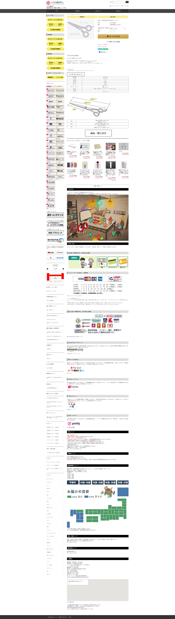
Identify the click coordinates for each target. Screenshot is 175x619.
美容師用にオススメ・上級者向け (53, 433)
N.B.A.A (48, 488)
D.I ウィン (49, 574)
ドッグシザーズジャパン (51, 533)
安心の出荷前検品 (50, 300)
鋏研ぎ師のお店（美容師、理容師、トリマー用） (56, 7)
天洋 (47, 510)
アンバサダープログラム (52, 398)
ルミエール (49, 482)
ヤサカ (48, 504)
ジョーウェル (49, 498)
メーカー (48, 475)
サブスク (48, 458)
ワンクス (48, 545)
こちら (73, 542)
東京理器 (48, 542)
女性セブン (49, 354)
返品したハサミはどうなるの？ (52, 322)
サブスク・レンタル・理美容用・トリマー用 (54, 469)
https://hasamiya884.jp (81, 575)
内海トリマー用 (50, 549)
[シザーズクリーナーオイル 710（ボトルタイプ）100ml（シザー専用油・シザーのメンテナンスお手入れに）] (85, 165)
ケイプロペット (50, 568)
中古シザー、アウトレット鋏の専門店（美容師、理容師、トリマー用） (54, 417)
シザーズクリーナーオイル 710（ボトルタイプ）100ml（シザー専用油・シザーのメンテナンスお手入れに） (84, 172)
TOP (57, 10)
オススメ (48, 423)
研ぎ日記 (48, 384)
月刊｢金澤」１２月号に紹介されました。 (54, 336)
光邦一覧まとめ (72, 14)
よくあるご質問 (71, 427)
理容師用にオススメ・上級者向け (53, 427)
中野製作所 (49, 552)
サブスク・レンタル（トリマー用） (53, 462)
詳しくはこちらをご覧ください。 (75, 448)
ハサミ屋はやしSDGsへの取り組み (53, 452)
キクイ (48, 520)
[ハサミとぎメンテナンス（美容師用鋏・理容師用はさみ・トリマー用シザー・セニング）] (111, 146)
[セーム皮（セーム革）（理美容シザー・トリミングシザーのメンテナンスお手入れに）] (98, 146)
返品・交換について (51, 306)
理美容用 (51, 77)
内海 (47, 501)
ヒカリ (48, 485)
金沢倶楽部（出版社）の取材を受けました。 (54, 333)
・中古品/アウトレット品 (52, 229)
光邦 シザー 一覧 (79, 14)
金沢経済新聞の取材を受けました (53, 339)
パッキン (120, 151)
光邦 (47, 526)
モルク (48, 491)
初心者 (52, 24)
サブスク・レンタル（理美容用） (53, 465)
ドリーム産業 (49, 564)
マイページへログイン (115, 5)
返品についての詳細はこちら (104, 44)
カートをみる (126, 5)
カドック (48, 561)
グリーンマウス (50, 517)
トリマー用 (59, 77)
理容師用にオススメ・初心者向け (53, 430)
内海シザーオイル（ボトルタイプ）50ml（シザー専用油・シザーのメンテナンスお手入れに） (124, 172)
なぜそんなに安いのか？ (52, 315)
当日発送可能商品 (55, 29)
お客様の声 (118, 10)
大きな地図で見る (70, 602)
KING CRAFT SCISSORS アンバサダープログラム (54, 407)
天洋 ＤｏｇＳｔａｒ (50, 555)
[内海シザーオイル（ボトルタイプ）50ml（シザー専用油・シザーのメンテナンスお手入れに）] (124, 165)
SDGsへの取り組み (50, 448)
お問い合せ (97, 10)
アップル (48, 529)
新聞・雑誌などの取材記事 (52, 328)
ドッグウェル (49, 558)
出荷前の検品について (51, 296)
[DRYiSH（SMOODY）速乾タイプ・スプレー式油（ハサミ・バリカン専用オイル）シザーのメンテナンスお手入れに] (111, 165)
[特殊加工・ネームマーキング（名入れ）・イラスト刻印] (72, 146)
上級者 (61, 24)
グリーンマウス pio (50, 536)
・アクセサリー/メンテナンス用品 (54, 220)
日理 (47, 571)
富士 (47, 494)
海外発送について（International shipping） (54, 378)
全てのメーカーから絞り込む (55, 19)
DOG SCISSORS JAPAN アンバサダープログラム (55, 402)
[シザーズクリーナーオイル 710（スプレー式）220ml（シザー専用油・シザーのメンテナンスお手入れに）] (98, 165)
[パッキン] (124, 146)
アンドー (48, 539)
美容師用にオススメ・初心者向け (53, 436)
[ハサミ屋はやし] (55, 5)
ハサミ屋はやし (50, 6)
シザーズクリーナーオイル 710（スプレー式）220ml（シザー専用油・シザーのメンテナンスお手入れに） (97, 172)
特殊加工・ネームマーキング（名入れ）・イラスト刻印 (72, 152)
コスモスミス (49, 523)
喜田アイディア (50, 507)
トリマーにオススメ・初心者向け (53, 443)
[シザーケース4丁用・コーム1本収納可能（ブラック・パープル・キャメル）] (72, 165)
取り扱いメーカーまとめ (51, 291)
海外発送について (50, 373)
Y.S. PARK (49, 514)
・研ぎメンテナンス (51, 211)
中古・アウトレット (51, 412)
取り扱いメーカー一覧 (51, 287)
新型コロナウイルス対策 (52, 393)
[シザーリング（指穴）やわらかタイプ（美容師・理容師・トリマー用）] (85, 146)
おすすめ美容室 (50, 364)
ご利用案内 (77, 10)
